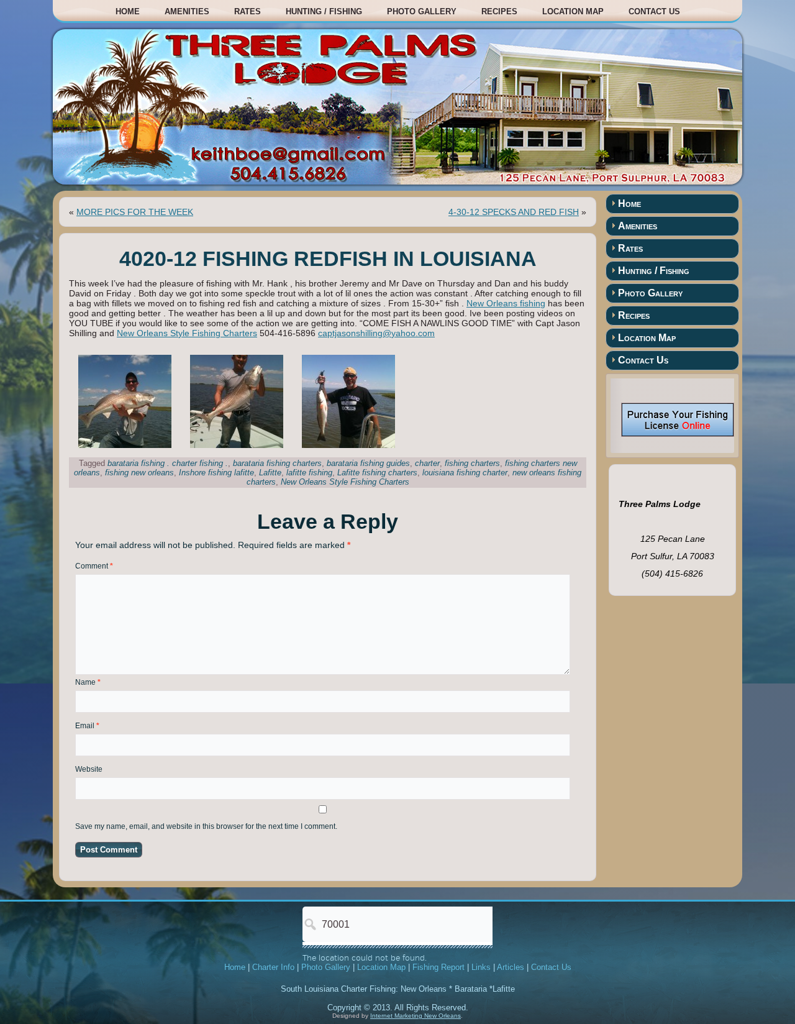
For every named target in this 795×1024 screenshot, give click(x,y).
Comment (94, 566)
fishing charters (472, 463)
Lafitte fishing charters (377, 472)
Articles (510, 967)
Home (128, 11)
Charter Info (273, 967)
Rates (247, 11)
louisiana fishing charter (464, 472)
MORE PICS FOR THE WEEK (134, 212)
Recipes (499, 11)
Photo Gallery (422, 11)
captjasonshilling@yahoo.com (376, 333)
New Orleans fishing (505, 303)
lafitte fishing (309, 472)
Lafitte (270, 472)
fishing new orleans (139, 472)
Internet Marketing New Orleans (415, 1015)
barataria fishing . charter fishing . (167, 463)
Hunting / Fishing (324, 11)
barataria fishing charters (277, 463)
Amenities (187, 11)
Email (87, 725)
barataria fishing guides (368, 463)
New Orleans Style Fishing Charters (187, 333)
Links (481, 967)
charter (427, 463)
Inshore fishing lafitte (216, 472)
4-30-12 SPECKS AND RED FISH (513, 212)
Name (88, 682)
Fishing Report (438, 967)
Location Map (573, 11)
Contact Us (654, 11)
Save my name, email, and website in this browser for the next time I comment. (206, 826)
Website (88, 769)
